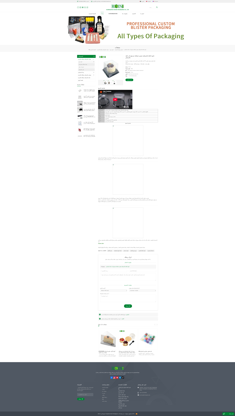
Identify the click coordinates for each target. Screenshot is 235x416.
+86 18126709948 (143, 392)
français (156, 1)
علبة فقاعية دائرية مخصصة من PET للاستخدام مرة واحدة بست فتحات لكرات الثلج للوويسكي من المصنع (89, 136)
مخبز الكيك (110, 250)
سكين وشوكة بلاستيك (119, 49)
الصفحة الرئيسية (92, 13)
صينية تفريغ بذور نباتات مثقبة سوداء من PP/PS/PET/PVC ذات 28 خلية (89, 116)
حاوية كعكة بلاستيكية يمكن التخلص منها (124, 388)
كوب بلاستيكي (81, 69)
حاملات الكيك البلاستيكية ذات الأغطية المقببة (126, 352)
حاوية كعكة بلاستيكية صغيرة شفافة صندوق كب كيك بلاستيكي (117, 266)
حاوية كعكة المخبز (142, 250)
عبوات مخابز (126, 250)
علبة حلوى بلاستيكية (117, 250)
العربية (143, 1)
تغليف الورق (80, 80)
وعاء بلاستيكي (81, 72)
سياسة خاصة (104, 401)
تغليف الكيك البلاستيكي (122, 405)
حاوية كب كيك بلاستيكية (122, 398)
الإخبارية (134, 13)
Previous (155, 325)
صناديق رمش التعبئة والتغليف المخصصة (123, 401)
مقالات (103, 395)
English (149, 1)
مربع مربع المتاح (133, 250)
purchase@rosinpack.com (145, 395)
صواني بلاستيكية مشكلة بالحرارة (84, 75)
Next (157, 325)
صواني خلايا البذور (121, 403)
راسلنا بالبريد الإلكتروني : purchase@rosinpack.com (102, 1)
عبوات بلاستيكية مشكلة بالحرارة (103, 49)
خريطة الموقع (104, 397)
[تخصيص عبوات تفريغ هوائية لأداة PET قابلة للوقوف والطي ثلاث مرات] (80, 129)
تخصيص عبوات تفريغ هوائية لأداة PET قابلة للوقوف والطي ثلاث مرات (89, 129)
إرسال (127, 306)
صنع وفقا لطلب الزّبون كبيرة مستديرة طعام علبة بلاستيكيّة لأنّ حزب (113, 314)
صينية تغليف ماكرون (122, 394)
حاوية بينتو (112, 49)
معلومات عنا (124, 13)
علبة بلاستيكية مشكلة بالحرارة (84, 77)
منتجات (102, 13)
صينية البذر (120, 407)
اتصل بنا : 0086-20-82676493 (84, 1)
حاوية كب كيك (81, 67)
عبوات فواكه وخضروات (83, 64)
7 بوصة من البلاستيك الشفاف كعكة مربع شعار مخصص (111, 318)
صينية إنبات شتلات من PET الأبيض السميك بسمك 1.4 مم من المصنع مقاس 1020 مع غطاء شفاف (89, 123)
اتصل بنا (142, 13)
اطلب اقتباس (129, 79)
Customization (113, 13)
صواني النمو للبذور (121, 390)
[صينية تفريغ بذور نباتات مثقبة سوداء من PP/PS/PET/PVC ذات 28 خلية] (80, 116)
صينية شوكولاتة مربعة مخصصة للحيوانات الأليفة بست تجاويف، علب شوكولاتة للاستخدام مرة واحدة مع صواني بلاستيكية (89, 90)
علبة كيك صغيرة (151, 250)
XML (103, 399)
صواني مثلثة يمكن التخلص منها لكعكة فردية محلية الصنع (146, 352)
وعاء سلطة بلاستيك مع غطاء (123, 396)
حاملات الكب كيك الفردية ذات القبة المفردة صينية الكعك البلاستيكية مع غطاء (107, 352)
